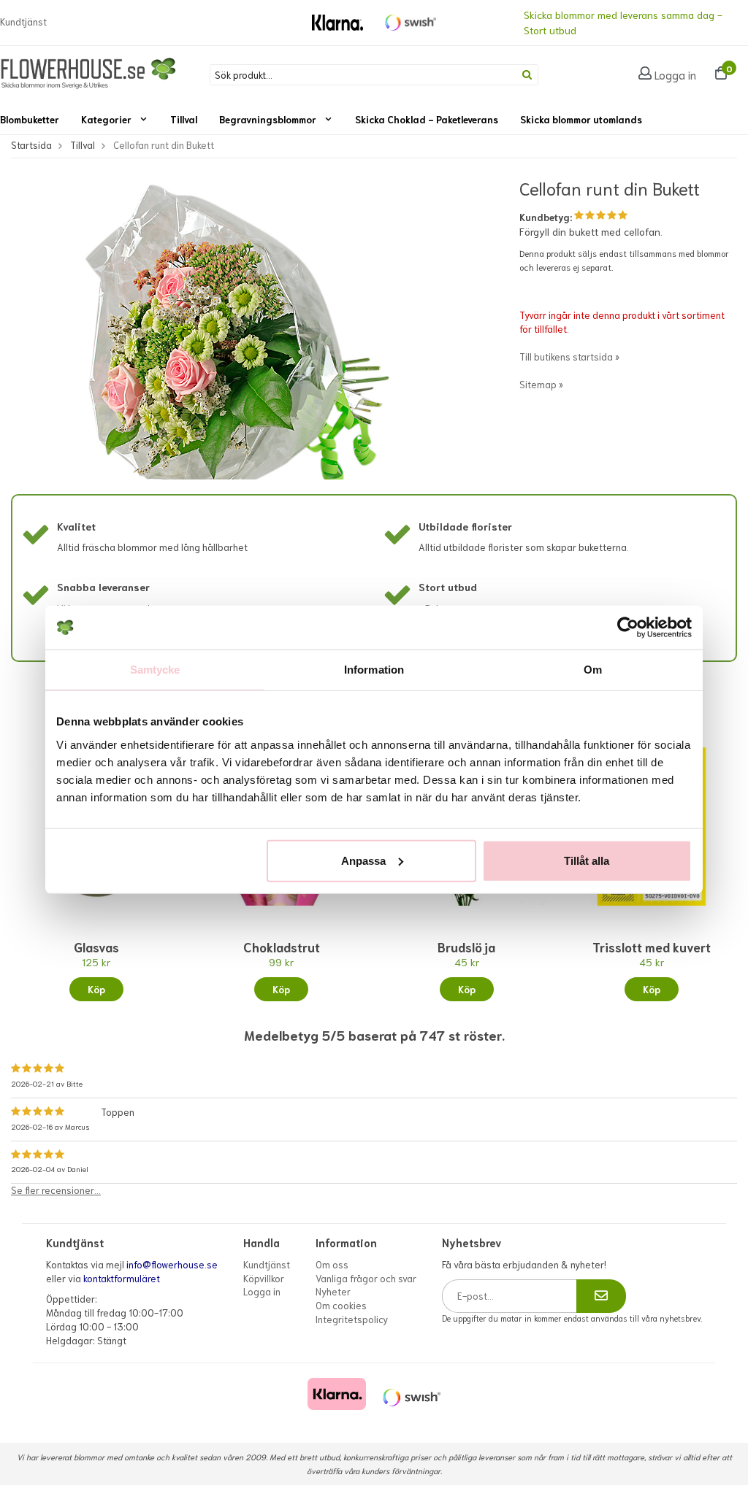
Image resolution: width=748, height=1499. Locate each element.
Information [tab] (374, 669)
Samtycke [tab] (155, 669)
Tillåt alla (586, 860)
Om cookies (341, 1305)
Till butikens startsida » (569, 356)
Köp (96, 989)
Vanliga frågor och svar (366, 1278)
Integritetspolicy (352, 1319)
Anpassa (363, 860)
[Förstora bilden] (228, 340)
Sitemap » (541, 384)
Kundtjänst (23, 21)
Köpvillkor (263, 1278)
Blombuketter (29, 119)
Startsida (31, 145)
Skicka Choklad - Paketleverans (426, 119)
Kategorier (106, 119)
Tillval (183, 119)
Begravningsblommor (267, 119)
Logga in (675, 74)
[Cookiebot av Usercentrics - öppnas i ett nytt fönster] (628, 628)
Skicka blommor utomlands (581, 119)
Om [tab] (593, 669)
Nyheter (333, 1291)
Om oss (332, 1264)
